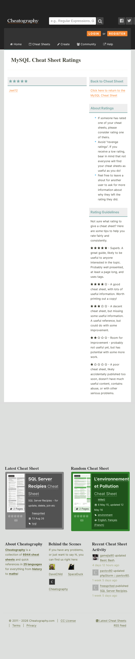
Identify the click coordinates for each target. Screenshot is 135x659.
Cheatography (15, 550)
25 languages (32, 564)
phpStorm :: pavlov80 (114, 575)
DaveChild (56, 574)
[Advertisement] (67, 7)
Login (94, 33)
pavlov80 (106, 570)
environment (105, 514)
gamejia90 (107, 555)
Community (88, 44)
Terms (16, 625)
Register (117, 33)
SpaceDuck (75, 574)
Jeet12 (13, 90)
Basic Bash (107, 560)
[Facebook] (121, 21)
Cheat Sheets (40, 44)
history (37, 569)
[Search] (100, 21)
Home (17, 44)
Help (109, 44)
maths (13, 573)
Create (65, 44)
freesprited (38, 513)
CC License (68, 620)
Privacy (31, 625)
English (102, 519)
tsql (34, 523)
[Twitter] (129, 21)
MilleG (101, 499)
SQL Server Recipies (113, 591)
